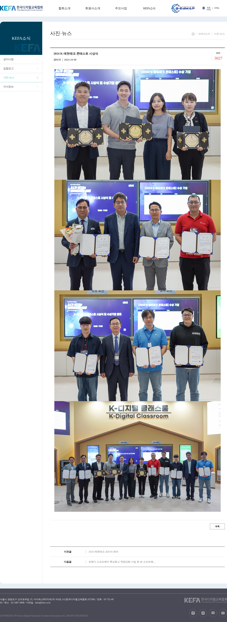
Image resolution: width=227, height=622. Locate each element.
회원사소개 (92, 8)
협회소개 (64, 8)
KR (208, 8)
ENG (217, 8)
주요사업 (121, 8)
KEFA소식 (149, 8)
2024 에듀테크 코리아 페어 (103, 551)
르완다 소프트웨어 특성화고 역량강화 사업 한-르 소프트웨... (122, 561)
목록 (217, 526)
